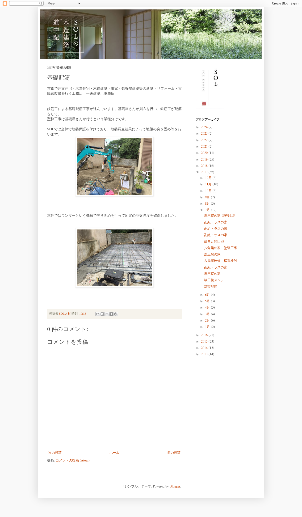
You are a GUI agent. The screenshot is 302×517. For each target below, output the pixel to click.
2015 (205, 341)
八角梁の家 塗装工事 (220, 248)
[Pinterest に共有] (115, 314)
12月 (209, 177)
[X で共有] (106, 314)
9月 (208, 197)
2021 (205, 146)
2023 (205, 133)
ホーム (114, 452)
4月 (208, 307)
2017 (205, 172)
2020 (205, 152)
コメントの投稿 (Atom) (73, 460)
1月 (208, 326)
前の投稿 (173, 452)
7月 (208, 210)
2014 (205, 347)
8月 (208, 203)
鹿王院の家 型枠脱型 (219, 215)
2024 (205, 127)
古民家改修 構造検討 (220, 260)
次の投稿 (55, 452)
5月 (208, 301)
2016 (205, 335)
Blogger (175, 486)
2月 (208, 320)
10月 (209, 190)
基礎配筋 (210, 286)
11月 (209, 184)
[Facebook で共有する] (111, 314)
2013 (205, 354)
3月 (208, 314)
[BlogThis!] (102, 314)
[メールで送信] (97, 314)
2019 (205, 159)
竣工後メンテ (214, 280)
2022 (205, 140)
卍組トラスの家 (215, 222)
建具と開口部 (214, 241)
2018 (205, 165)
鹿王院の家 (212, 254)
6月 (208, 294)
